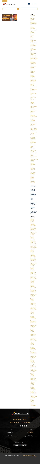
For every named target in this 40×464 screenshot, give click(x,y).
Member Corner (33, 79)
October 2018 (32, 339)
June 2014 (32, 400)
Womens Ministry (33, 132)
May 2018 (32, 345)
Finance (31, 200)
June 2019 (32, 329)
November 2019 (33, 322)
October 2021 (32, 292)
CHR (31, 187)
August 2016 (32, 371)
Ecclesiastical (32, 181)
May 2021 (32, 299)
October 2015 (32, 379)
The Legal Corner (33, 211)
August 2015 (32, 382)
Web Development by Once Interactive (29, 455)
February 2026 (33, 225)
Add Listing (32, 18)
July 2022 (32, 281)
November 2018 (33, 338)
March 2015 (32, 388)
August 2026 (32, 217)
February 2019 (33, 334)
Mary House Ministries (26, 422)
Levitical (31, 180)
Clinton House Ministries (14, 422)
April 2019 (32, 331)
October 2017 (32, 355)
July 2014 (32, 399)
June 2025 (32, 236)
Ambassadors (32, 138)
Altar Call (32, 19)
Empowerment (33, 194)
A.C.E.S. (31, 17)
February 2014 (33, 405)
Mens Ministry (33, 81)
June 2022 (32, 282)
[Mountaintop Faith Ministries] (20, 4)
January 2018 (32, 351)
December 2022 (33, 274)
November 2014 (33, 393)
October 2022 (32, 277)
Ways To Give (32, 172)
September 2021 (33, 294)
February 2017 (33, 364)
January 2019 (32, 335)
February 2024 (33, 256)
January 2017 (32, 365)
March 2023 (32, 270)
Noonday (32, 95)
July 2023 (32, 265)
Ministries (32, 158)
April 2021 (32, 300)
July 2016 (32, 373)
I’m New (31, 155)
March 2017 (32, 362)
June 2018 (32, 344)
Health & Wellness (33, 204)
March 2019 (32, 333)
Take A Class (32, 182)
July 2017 (32, 358)
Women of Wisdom (33, 130)
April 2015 (32, 387)
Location (32, 75)
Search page (32, 108)
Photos (31, 104)
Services (31, 112)
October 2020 (32, 308)
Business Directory (33, 33)
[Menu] (28, 4)
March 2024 (32, 255)
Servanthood (32, 111)
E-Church (32, 44)
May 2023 (32, 268)
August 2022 (32, 280)
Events (31, 170)
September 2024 (33, 247)
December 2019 (33, 321)
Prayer (31, 165)
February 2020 (33, 318)
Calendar (32, 35)
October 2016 (32, 369)
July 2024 (32, 250)
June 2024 (32, 251)
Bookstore (32, 32)
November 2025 (33, 229)
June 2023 (32, 267)
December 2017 (33, 352)
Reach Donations (33, 106)
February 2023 (33, 272)
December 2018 (33, 336)
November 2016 (33, 367)
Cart (31, 36)
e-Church (32, 193)
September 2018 (33, 340)
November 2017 (33, 353)
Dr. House (32, 191)
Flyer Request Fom (33, 57)
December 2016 (33, 366)
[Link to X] (32, 4)
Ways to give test (33, 128)
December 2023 (33, 259)
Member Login (33, 80)
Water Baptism (33, 126)
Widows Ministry (33, 129)
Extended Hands (33, 51)
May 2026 (32, 221)
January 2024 (32, 258)
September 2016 (33, 370)
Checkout (32, 37)
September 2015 (33, 380)
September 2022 (33, 278)
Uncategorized (33, 212)
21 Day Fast (32, 15)
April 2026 (32, 223)
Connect (32, 176)
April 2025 (32, 238)
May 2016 (32, 374)
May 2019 (32, 330)
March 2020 (32, 317)
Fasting (31, 154)
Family (31, 199)
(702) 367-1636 (31, 431)
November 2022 (33, 276)
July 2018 (32, 343)
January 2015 (32, 391)
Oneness (32, 102)
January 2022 (32, 289)
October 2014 (32, 395)
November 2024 (33, 245)
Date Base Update (33, 42)
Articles (31, 20)
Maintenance (32, 76)
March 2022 (32, 286)
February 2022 (33, 287)
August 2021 (32, 295)
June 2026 (32, 220)
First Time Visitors (33, 55)
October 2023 (32, 261)
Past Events (32, 207)
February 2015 (33, 389)
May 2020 (32, 314)
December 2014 (33, 392)
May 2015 (32, 386)
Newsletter (32, 90)
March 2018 (32, 348)
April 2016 (32, 375)
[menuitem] (28, 4)
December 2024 (33, 243)
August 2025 (32, 233)
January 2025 (32, 242)
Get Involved (32, 68)
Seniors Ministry (33, 110)
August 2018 (32, 342)
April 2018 (32, 347)
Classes (31, 39)
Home (31, 70)
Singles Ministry (33, 114)
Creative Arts (32, 169)
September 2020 (33, 309)
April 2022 (32, 285)
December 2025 (33, 228)
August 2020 (32, 311)
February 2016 (33, 378)
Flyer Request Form (34, 58)
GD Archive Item (33, 66)
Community (32, 189)
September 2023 (33, 263)
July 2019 (32, 327)
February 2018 (33, 349)
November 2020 (33, 307)
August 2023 (32, 264)
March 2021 (32, 301)
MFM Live (32, 85)
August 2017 (32, 357)
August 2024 (32, 249)
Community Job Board (17, 419)
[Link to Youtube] (35, 4)
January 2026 (32, 227)
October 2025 (32, 230)
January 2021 (32, 304)
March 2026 (32, 224)
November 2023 (33, 260)
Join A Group (32, 71)
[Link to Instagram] (37, 4)
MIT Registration (33, 89)
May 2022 (32, 283)
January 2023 (32, 273)
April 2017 (32, 361)
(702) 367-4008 (31, 432)
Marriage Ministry (33, 77)
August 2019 (32, 326)
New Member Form (34, 159)
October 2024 (32, 246)
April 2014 (32, 402)
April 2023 (32, 269)
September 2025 (33, 232)
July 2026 (32, 219)
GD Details (32, 67)
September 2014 (33, 396)
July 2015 (32, 383)
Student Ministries (33, 116)
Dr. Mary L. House (33, 152)
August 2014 (32, 397)
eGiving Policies (33, 45)
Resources (32, 107)
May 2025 (32, 237)
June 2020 (32, 313)
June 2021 (32, 298)
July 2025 (32, 234)
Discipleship (32, 190)
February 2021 (33, 303)
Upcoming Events (33, 123)
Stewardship (32, 115)
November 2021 (33, 291)
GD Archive (32, 64)
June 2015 (32, 384)
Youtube (32, 133)
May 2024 (32, 252)
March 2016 (32, 377)
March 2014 (32, 404)
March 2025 (32, 239)
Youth (31, 213)
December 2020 (33, 305)
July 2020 (32, 312)
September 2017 (33, 356)
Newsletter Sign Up (31, 417)
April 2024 (32, 254)
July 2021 (32, 296)
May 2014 (32, 401)
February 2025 (33, 241)
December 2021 (33, 290)
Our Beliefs (32, 103)
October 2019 (32, 323)
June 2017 (32, 360)
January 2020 (32, 320)
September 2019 (33, 325)
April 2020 (32, 316)
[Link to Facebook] (34, 4)
